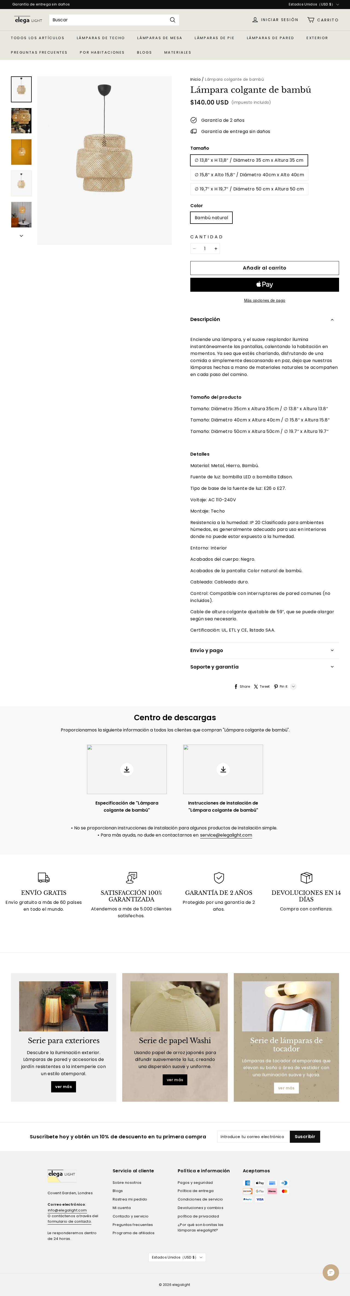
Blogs (144, 52)
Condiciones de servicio (200, 1199)
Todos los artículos (38, 37)
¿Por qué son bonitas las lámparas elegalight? (201, 1227)
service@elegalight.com (226, 835)
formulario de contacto (69, 1221)
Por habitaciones (102, 52)
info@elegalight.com (67, 1210)
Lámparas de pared (270, 37)
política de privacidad (198, 1216)
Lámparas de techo (101, 37)
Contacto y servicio (130, 1216)
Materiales (178, 52)
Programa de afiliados (134, 1233)
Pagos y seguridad (195, 1182)
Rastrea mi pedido (130, 1199)
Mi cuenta (122, 1207)
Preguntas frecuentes (39, 52)
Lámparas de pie (215, 37)
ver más (63, 1086)
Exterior (317, 37)
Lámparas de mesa (160, 37)
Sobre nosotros (127, 1182)
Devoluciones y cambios (200, 1207)
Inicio (195, 79)
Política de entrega (196, 1190)
